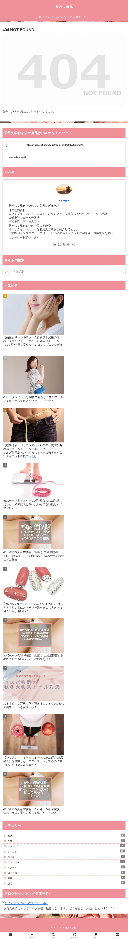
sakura (64, 200)
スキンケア (65, 846)
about (65, 835)
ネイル (65, 856)
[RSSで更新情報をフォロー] (73, 244)
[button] (122, 271)
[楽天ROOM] (64, 244)
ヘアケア (65, 867)
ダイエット (65, 851)
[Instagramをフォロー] (60, 244)
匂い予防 (65, 872)
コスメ (65, 840)
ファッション (65, 862)
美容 (65, 878)
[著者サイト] (55, 244)
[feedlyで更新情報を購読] (68, 244)
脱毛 (65, 883)
